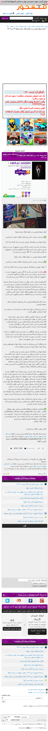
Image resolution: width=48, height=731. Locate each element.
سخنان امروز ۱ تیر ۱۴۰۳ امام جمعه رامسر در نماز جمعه (23, 513)
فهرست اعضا (7, 13)
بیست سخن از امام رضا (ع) (33, 517)
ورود (43, 20)
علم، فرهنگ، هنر (21, 26)
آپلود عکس (20, 13)
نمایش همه (23, 595)
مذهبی (11, 26)
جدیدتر (35, 586)
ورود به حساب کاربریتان (12, 629)
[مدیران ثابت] (22, 197)
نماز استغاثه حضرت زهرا (34, 488)
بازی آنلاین (29, 13)
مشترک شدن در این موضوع (36, 692)
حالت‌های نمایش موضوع (10, 154)
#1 (45, 200)
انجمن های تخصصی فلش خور (38, 26)
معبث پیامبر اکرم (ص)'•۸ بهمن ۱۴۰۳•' (29, 484)
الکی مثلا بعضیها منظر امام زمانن (31, 498)
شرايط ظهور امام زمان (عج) (33, 502)
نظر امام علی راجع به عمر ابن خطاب (30, 521)
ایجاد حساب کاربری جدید (38, 631)
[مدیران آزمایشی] (26, 197)
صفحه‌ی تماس (41, 720)
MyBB (28, 728)
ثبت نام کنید (8, 464)
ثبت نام (34, 20)
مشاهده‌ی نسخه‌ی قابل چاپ (36, 689)
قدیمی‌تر (42, 586)
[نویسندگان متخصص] (29, 197)
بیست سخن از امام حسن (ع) (32, 506)
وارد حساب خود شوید (33, 436)
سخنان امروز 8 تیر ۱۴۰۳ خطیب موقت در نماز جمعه (25, 509)
